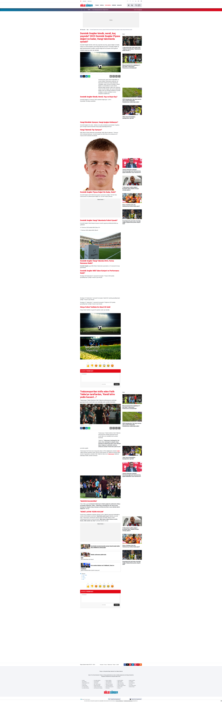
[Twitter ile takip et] (127, 664)
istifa (83, 576)
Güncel (102, 5)
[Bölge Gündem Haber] (86, 5)
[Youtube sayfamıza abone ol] (130, 664)
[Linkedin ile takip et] (132, 664)
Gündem (114, 5)
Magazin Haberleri (132, 680)
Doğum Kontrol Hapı (97, 685)
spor (83, 579)
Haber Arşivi (90, 1)
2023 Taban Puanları (132, 685)
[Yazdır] (111, 76)
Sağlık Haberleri (119, 681)
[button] (113, 76)
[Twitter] (84, 76)
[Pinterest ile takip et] (138, 664)
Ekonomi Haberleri (108, 680)
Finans (97, 5)
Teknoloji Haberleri (108, 681)
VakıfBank (83, 568)
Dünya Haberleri (96, 681)
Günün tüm (138, 9)
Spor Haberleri (84, 681)
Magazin (119, 5)
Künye (105, 664)
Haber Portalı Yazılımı (86, 699)
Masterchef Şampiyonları (109, 686)
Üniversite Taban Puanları (121, 685)
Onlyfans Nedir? (84, 685)
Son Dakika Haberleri (97, 680)
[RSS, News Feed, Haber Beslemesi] (140, 664)
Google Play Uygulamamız (115, 699)
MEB (82, 558)
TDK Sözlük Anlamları (109, 685)
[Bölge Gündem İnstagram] (133, 1)
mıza (122, 700)
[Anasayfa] (80, 1)
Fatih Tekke (84, 575)
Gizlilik (117, 664)
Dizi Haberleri (131, 681)
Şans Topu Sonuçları (97, 684)
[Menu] (129, 5)
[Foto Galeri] (141, 1)
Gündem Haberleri (120, 680)
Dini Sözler (131, 684)
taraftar (84, 577)
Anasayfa (83, 29)
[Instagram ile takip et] (135, 664)
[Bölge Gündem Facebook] (130, 1)
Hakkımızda (110, 664)
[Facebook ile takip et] (125, 664)
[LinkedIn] (86, 76)
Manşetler (84, 1)
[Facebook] (81, 76)
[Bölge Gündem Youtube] (135, 1)
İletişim (114, 664)
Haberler (83, 680)
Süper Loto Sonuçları (120, 684)
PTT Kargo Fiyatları (85, 686)
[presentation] (81, 9)
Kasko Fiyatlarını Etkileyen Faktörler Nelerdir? (101, 9)
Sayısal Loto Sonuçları (109, 684)
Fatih (118, 451)
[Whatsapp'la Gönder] (89, 76)
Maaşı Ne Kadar (119, 686)
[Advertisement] (88, 86)
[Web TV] (138, 1)
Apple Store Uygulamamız (136, 699)
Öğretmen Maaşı (131, 686)
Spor (88, 29)
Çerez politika (118, 700)
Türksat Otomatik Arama (98, 686)
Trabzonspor (111, 454)
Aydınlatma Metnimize (128, 700)
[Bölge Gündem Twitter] (127, 1)
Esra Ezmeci (84, 684)
